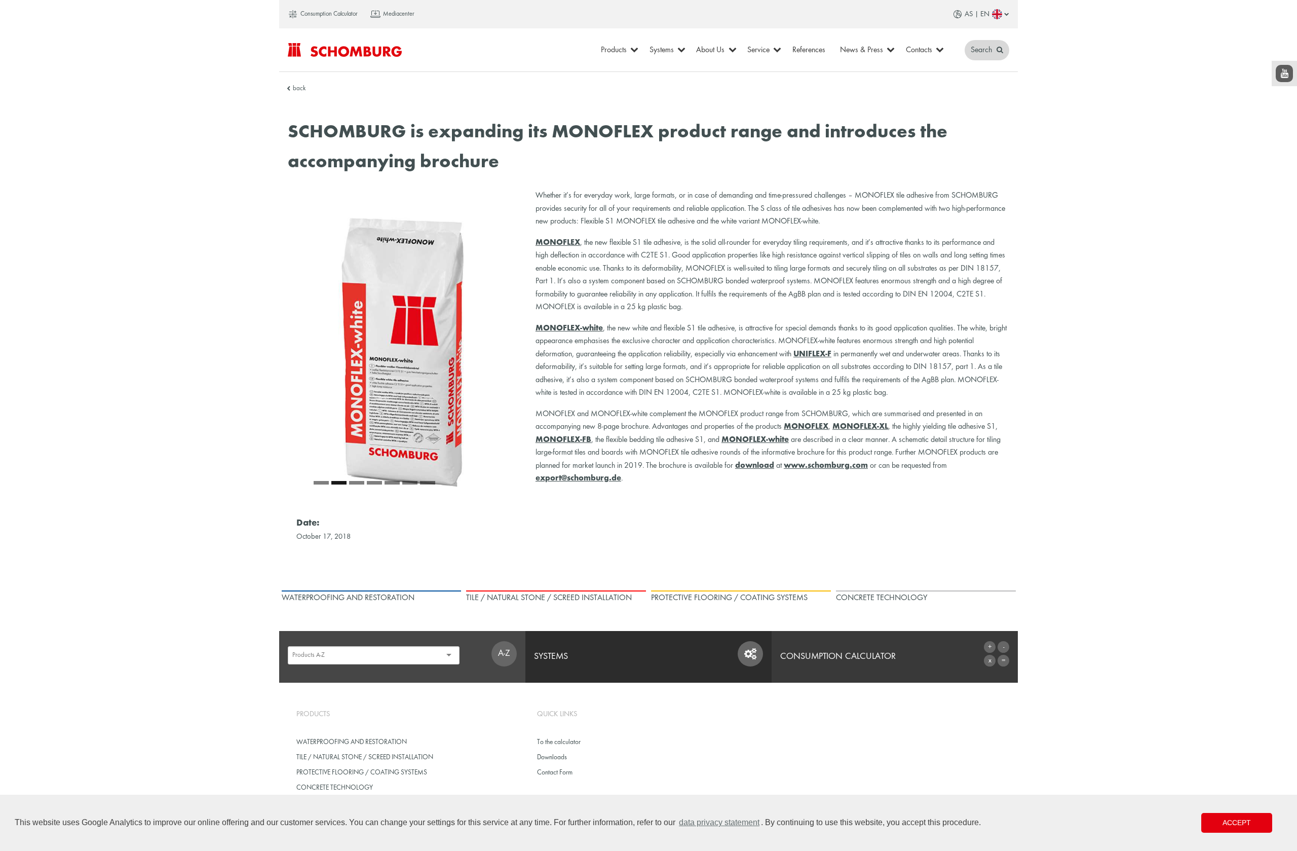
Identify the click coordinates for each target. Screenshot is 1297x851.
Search (982, 50)
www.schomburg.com (826, 466)
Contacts (919, 50)
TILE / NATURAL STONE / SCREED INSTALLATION (364, 757)
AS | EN (977, 14)
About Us (710, 50)
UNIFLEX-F (812, 354)
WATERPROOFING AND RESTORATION (351, 742)
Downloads (552, 757)
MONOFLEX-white (569, 328)
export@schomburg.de (578, 478)
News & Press (861, 50)
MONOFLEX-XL (860, 427)
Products (614, 50)
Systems (662, 50)
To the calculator (559, 742)
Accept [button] (1237, 823)
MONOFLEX (558, 243)
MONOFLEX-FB (563, 440)
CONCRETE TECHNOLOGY (334, 788)
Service (758, 50)
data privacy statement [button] (719, 822)
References (808, 50)
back (299, 89)
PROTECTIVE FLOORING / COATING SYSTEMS (361, 772)
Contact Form (555, 772)
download (754, 466)
